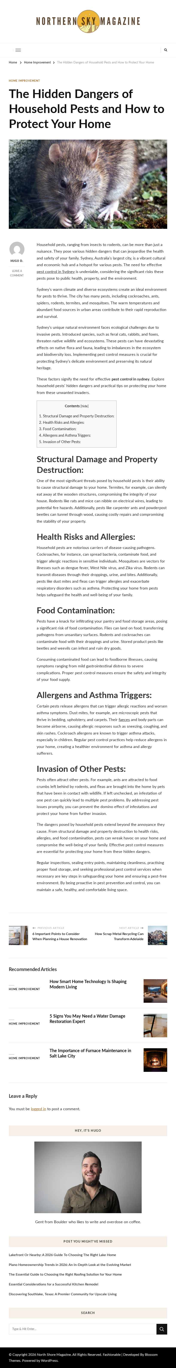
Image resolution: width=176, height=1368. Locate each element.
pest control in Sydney (56, 272)
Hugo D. (17, 261)
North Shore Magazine (54, 1354)
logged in (38, 1109)
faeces (124, 720)
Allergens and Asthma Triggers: (65, 435)
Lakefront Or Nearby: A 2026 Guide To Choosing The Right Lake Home (62, 1255)
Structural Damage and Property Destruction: (76, 416)
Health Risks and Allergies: (61, 422)
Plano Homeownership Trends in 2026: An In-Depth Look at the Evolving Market (70, 1265)
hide (85, 406)
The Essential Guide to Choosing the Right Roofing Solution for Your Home (65, 1274)
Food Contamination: (57, 429)
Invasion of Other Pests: (60, 442)
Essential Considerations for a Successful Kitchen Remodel (53, 1284)
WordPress (49, 1360)
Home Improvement (24, 81)
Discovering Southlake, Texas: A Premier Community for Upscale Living (63, 1294)
